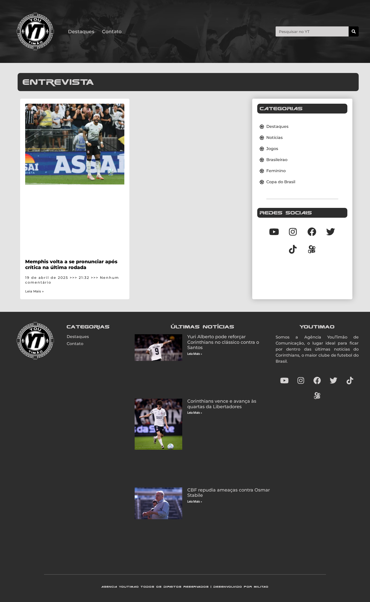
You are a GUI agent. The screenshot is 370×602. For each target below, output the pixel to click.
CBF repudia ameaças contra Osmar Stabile (228, 492)
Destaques (81, 31)
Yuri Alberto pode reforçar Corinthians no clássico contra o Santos (223, 342)
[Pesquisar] (354, 31)
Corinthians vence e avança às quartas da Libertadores (221, 403)
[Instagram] (293, 231)
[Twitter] (331, 231)
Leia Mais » (34, 291)
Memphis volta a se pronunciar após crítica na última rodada (71, 264)
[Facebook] (312, 231)
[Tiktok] (293, 249)
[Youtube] (274, 231)
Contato (112, 31)
